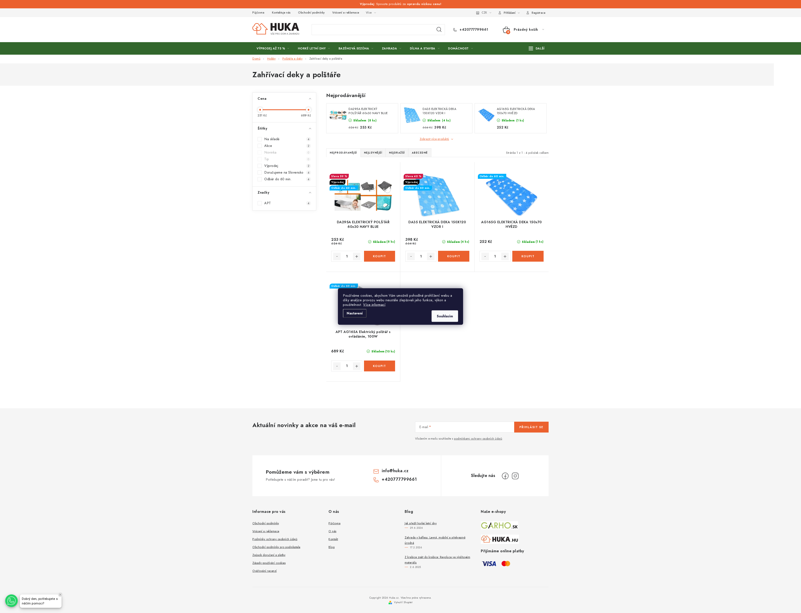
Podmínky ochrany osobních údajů (274, 539)
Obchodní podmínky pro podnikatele (276, 547)
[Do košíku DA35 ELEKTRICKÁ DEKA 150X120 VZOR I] (453, 256)
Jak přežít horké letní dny (421, 523)
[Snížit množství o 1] (337, 256)
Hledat (439, 29)
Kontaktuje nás (281, 12)
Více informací (374, 304)
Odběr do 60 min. (286, 179)
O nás (332, 531)
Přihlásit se (531, 427)
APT (286, 203)
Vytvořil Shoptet (403, 602)
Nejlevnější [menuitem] (373, 153)
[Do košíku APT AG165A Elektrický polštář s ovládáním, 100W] (379, 366)
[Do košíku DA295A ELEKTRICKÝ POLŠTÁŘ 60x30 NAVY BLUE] (379, 256)
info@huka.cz (395, 471)
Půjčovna (258, 12)
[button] (11, 600)
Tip (286, 159)
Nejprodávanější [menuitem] (343, 153)
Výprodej (286, 166)
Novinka (286, 152)
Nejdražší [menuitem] (397, 153)
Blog (332, 547)
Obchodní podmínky (311, 12)
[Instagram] (515, 476)
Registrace (538, 13)
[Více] (537, 48)
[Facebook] (505, 476)
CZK (484, 12)
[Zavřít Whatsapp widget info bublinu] (60, 594)
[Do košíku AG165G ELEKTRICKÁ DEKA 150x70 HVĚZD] (528, 256)
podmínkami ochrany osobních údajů (478, 438)
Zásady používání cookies (269, 563)
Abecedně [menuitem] (420, 153)
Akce (286, 146)
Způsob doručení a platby (268, 555)
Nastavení (355, 313)
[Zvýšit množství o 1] (356, 256)
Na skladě (286, 139)
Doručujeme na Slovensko (286, 172)
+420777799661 (473, 30)
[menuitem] (272, 48)
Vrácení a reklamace (345, 12)
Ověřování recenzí (264, 571)
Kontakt (333, 539)
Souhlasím (445, 316)
